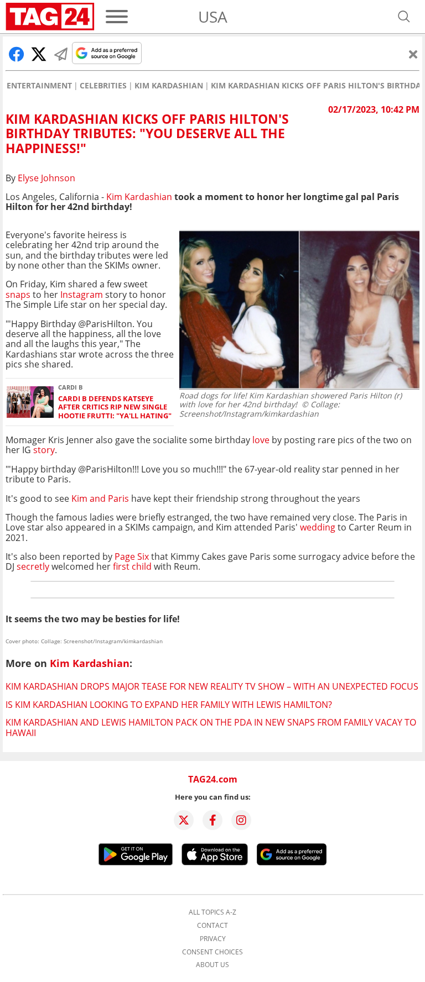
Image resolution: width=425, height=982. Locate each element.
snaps (18, 294)
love (260, 440)
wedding (319, 527)
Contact (212, 926)
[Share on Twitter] (39, 54)
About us (212, 965)
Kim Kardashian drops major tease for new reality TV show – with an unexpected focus (212, 686)
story (44, 450)
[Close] (413, 54)
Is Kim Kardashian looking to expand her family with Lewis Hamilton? (169, 705)
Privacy (213, 939)
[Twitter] (184, 820)
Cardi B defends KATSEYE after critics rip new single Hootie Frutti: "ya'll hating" (115, 407)
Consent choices (212, 952)
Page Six (132, 556)
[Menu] (117, 16)
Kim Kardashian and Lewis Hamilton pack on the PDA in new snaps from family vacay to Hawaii (211, 727)
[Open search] (404, 16)
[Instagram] (241, 820)
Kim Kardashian (168, 85)
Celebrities (103, 85)
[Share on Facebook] (17, 54)
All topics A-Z (212, 912)
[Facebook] (212, 820)
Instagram (81, 294)
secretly (33, 566)
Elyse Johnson (46, 178)
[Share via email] (61, 54)
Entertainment (39, 85)
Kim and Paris (100, 498)
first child (131, 566)
